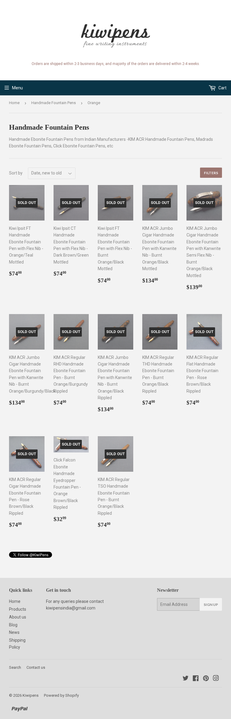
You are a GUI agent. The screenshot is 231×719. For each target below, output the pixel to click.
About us (17, 617)
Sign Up (211, 604)
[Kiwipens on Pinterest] (206, 679)
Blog (13, 624)
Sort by (16, 173)
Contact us (35, 667)
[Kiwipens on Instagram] (216, 679)
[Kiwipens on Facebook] (195, 679)
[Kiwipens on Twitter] (186, 679)
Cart (221, 87)
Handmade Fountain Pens (53, 102)
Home (14, 102)
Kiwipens (30, 695)
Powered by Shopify (61, 695)
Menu (17, 87)
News (14, 632)
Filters (211, 173)
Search (15, 667)
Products (17, 609)
